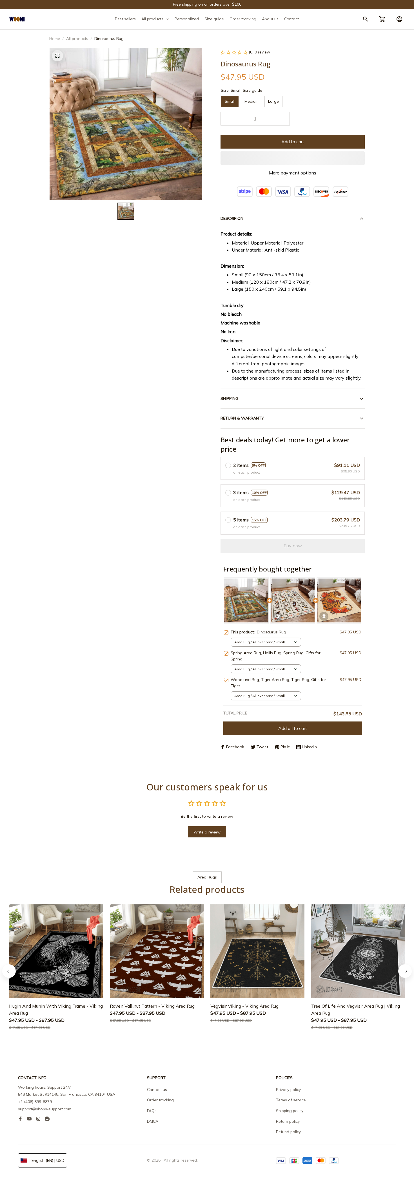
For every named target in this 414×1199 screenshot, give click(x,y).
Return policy (288, 1121)
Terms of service (291, 1099)
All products (77, 38)
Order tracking (160, 1099)
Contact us (157, 1089)
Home (54, 38)
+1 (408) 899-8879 (35, 1101)
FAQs (152, 1110)
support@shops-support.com (44, 1108)
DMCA (152, 1121)
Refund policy (288, 1131)
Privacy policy (288, 1089)
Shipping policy (289, 1110)
